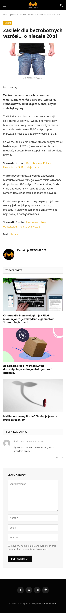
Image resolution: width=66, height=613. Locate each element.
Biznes (40, 14)
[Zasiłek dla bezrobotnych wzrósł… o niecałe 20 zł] (33, 59)
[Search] (61, 5)
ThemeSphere (49, 603)
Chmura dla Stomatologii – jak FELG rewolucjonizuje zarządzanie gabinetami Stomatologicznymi (29, 319)
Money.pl (14, 234)
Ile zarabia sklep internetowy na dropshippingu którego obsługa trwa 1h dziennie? (28, 369)
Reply (58, 457)
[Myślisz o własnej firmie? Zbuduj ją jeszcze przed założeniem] (33, 395)
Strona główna (9, 14)
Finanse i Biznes (27, 14)
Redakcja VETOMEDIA (32, 250)
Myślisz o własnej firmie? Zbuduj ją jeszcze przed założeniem (30, 417)
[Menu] (5, 5)
